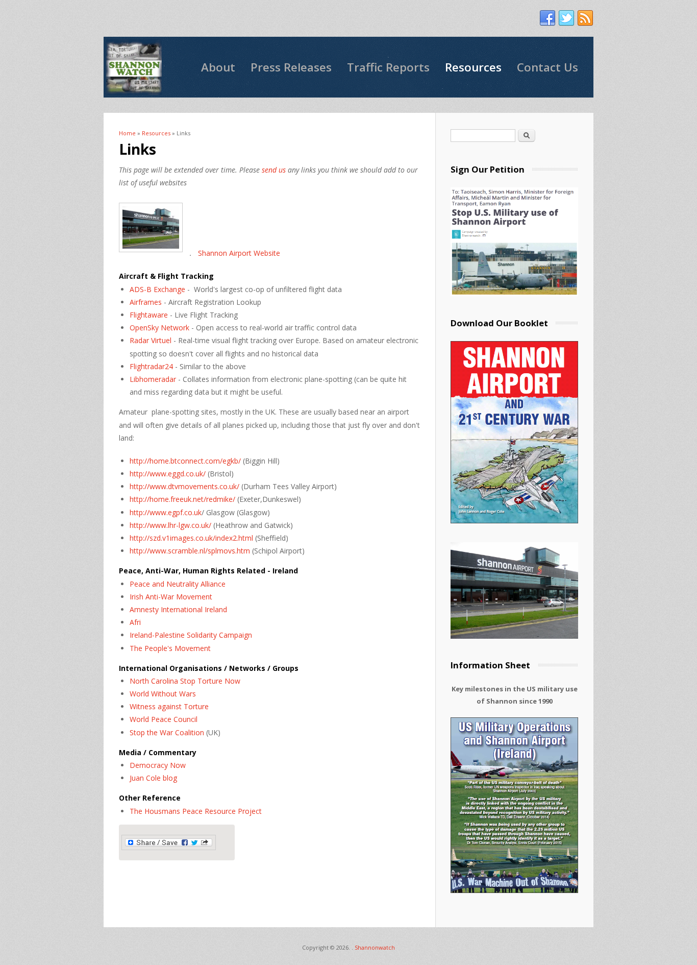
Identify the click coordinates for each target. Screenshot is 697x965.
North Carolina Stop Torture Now (185, 681)
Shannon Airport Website (239, 253)
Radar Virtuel (150, 340)
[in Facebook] (547, 18)
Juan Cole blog (153, 778)
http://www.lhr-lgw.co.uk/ (170, 525)
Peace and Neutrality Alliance (178, 584)
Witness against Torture (169, 706)
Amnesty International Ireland (178, 609)
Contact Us (547, 67)
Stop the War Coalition (167, 732)
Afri (135, 622)
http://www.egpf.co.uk (166, 512)
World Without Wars (163, 693)
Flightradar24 (151, 366)
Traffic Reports (388, 67)
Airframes (146, 302)
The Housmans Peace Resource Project (196, 811)
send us (274, 170)
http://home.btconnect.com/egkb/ (185, 461)
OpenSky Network (159, 327)
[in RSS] (585, 18)
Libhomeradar (153, 379)
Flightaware (149, 315)
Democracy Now (158, 765)
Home (127, 133)
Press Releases (291, 67)
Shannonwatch (375, 947)
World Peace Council (163, 719)
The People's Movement (170, 648)
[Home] (134, 67)
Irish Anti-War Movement (171, 596)
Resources (473, 67)
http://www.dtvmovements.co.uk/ (184, 486)
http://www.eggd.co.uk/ (168, 473)
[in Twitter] (566, 18)
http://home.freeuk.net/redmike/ (182, 499)
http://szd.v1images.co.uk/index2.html (192, 538)
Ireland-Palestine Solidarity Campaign (191, 635)
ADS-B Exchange (157, 289)
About (218, 67)
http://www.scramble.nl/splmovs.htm (190, 551)
